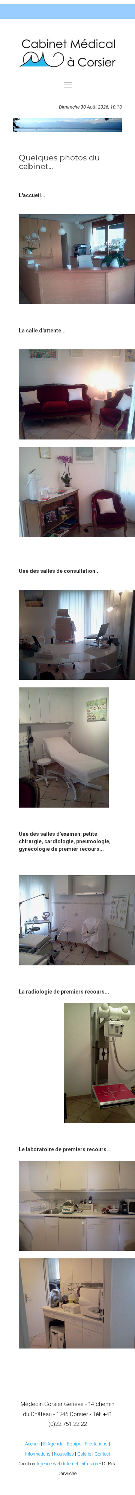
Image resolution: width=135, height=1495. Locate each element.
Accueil (32, 1444)
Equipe (74, 1444)
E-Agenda (53, 1444)
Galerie (84, 1454)
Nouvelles (64, 1454)
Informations (38, 1454)
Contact (102, 1454)
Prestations (96, 1444)
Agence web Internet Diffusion (67, 1463)
